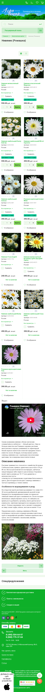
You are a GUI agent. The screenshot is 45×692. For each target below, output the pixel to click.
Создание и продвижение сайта (19, 687)
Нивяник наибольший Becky (11, 314)
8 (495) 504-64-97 (14, 634)
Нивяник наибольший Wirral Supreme (34, 142)
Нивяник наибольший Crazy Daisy (33, 314)
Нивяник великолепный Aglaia (9, 84)
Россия (3, 89)
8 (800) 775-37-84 (14, 637)
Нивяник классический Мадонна (32, 84)
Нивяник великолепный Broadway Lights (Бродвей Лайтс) (33, 258)
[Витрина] (21, 53)
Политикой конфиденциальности (27, 676)
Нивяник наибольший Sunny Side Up (11, 142)
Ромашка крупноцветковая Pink (11, 370)
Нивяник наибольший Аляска (9, 200)
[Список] (26, 53)
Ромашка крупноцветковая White (34, 200)
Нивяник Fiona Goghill (9, 257)
